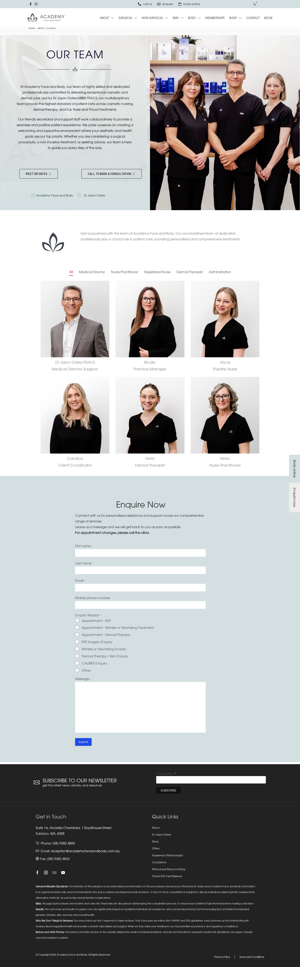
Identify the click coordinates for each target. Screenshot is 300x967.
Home (32, 28)
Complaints (159, 862)
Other (86, 670)
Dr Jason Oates (161, 834)
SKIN (175, 18)
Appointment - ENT (96, 621)
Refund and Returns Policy (168, 869)
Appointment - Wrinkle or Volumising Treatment (118, 628)
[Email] (54, 872)
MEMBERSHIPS (214, 18)
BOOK (268, 18)
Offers (156, 848)
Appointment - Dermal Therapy (106, 635)
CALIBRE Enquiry (94, 663)
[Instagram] (46, 872)
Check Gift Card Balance (167, 876)
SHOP (233, 18)
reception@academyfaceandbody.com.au (85, 851)
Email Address (166, 773)
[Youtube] (63, 872)
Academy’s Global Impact (167, 855)
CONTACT (253, 18)
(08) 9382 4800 (63, 843)
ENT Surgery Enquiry (97, 642)
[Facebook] (37, 872)
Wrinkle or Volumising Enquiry (104, 649)
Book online (294, 469)
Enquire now (294, 497)
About (156, 827)
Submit (83, 742)
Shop (155, 841)
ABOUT (104, 18)
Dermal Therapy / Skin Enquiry (105, 656)
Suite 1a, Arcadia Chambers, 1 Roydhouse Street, (74, 828)
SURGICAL (125, 18)
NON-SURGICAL (152, 18)
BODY (192, 18)
